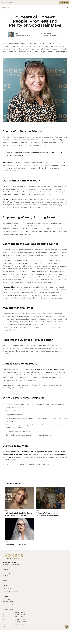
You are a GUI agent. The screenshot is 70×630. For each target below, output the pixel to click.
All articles (60, 484)
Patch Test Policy (8, 604)
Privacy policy (7, 599)
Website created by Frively (11, 564)
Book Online (64, 2)
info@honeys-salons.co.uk (10, 591)
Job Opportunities (8, 601)
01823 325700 (7, 588)
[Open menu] (67, 8)
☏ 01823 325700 (7, 2)
